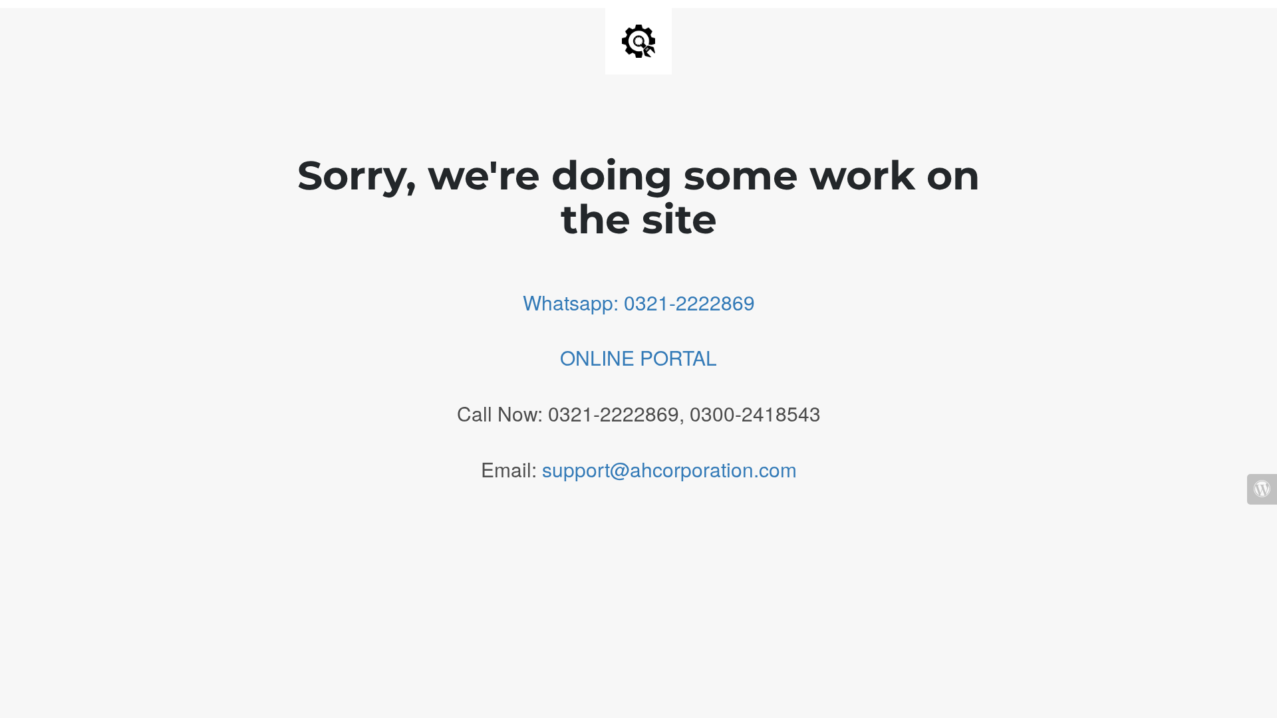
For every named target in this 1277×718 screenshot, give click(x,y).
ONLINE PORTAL (638, 357)
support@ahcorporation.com (669, 469)
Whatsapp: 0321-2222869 (639, 302)
